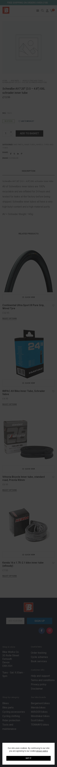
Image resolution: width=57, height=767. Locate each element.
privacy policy (42, 751)
